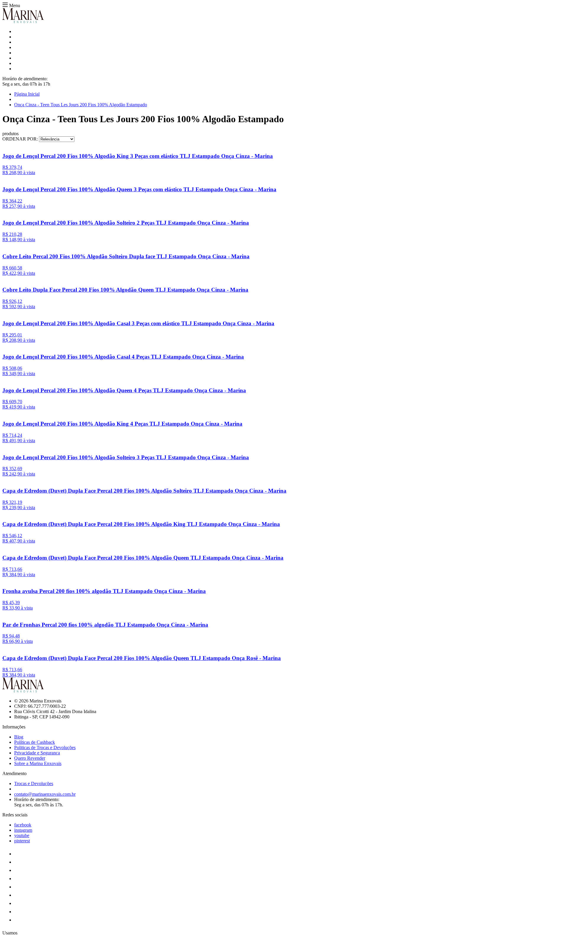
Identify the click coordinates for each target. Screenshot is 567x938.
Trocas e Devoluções (33, 783)
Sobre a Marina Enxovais (37, 763)
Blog (18, 736)
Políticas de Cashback (34, 742)
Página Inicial (27, 94)
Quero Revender (29, 758)
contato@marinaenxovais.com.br (45, 794)
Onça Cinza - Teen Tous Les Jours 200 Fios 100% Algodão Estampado (80, 104)
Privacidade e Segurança (37, 752)
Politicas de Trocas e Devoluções (45, 747)
